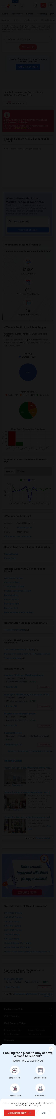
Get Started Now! (17, 1112)
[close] (51, 1048)
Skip (44, 1113)
